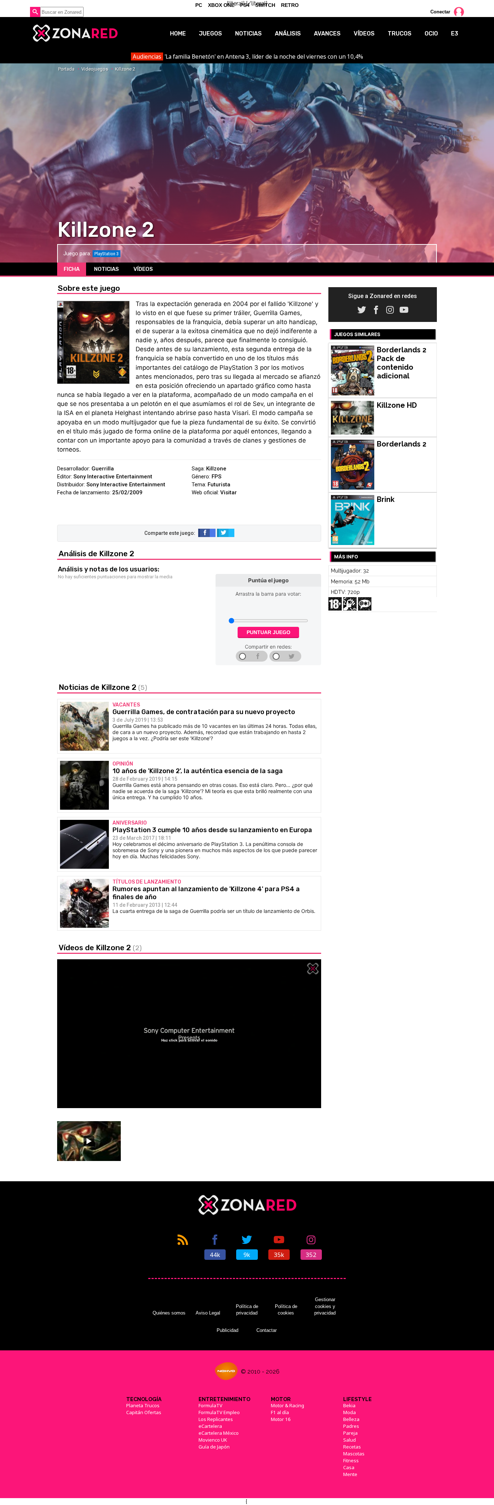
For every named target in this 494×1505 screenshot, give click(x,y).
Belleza (351, 1419)
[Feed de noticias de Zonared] (182, 1246)
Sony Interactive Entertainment (112, 476)
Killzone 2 (125, 69)
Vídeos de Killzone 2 (100, 947)
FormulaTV (210, 1405)
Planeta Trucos (142, 1405)
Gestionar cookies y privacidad (325, 1306)
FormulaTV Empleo (219, 1412)
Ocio (431, 33)
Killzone (216, 468)
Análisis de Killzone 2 (96, 553)
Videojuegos (94, 69)
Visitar (228, 492)
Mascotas (354, 1453)
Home (178, 33)
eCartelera (210, 1426)
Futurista (219, 484)
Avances (327, 33)
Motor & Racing (287, 1405)
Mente (350, 1474)
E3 (454, 33)
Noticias (248, 33)
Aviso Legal (208, 1313)
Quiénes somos (169, 1313)
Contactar (266, 1330)
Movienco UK (213, 1440)
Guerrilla (102, 468)
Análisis (288, 33)
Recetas (352, 1446)
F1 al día (280, 1412)
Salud (349, 1440)
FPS (216, 476)
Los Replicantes (216, 1419)
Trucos (400, 33)
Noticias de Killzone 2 (103, 687)
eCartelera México (219, 1433)
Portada (66, 69)
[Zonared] (74, 33)
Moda (349, 1412)
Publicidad (227, 1330)
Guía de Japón (214, 1446)
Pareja (350, 1433)
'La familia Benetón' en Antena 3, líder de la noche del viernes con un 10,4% (248, 56)
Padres (351, 1426)
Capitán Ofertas (143, 1412)
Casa (348, 1467)
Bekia (349, 1405)
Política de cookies (286, 1310)
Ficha (72, 269)
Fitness (351, 1460)
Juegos (210, 33)
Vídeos (364, 33)
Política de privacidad (247, 1310)
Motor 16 (281, 1419)
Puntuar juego (268, 632)
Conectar (440, 11)
